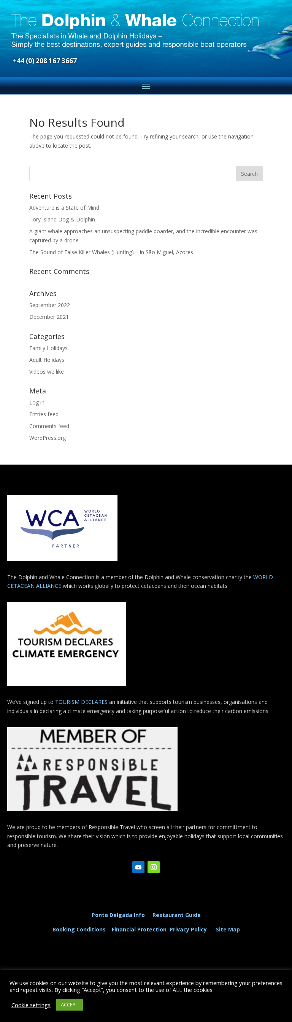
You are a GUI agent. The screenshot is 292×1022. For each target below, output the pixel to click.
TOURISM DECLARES (81, 701)
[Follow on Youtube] (138, 867)
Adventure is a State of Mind (64, 207)
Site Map (228, 929)
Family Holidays (48, 348)
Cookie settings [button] (31, 1004)
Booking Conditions (79, 929)
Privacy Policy (190, 929)
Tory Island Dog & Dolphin (62, 219)
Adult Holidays (46, 359)
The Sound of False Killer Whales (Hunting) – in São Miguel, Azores (111, 252)
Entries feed (44, 414)
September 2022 (49, 305)
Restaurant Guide (176, 915)
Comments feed (49, 426)
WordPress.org (47, 437)
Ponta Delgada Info (118, 915)
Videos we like (46, 371)
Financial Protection (139, 929)
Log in (36, 402)
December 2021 (49, 316)
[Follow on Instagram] (154, 867)
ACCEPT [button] (69, 1004)
